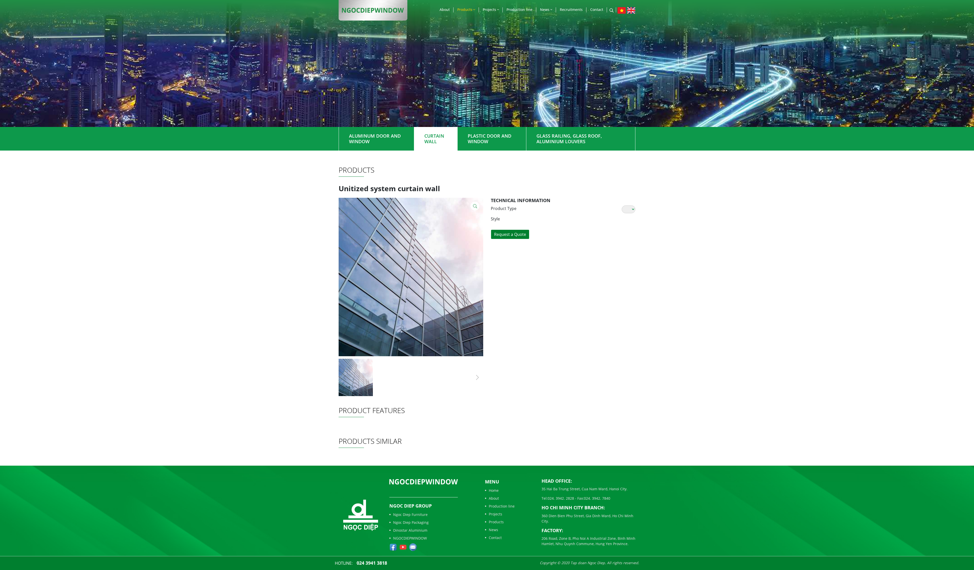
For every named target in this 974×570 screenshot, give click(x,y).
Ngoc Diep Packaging (411, 522)
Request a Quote (510, 234)
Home (494, 490)
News (545, 9)
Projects (490, 9)
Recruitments (571, 9)
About (445, 9)
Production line (519, 9)
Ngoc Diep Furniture (410, 514)
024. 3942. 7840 (597, 498)
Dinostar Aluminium (410, 530)
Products (465, 9)
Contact (596, 9)
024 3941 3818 (372, 563)
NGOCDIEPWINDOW (410, 538)
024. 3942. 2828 (561, 498)
